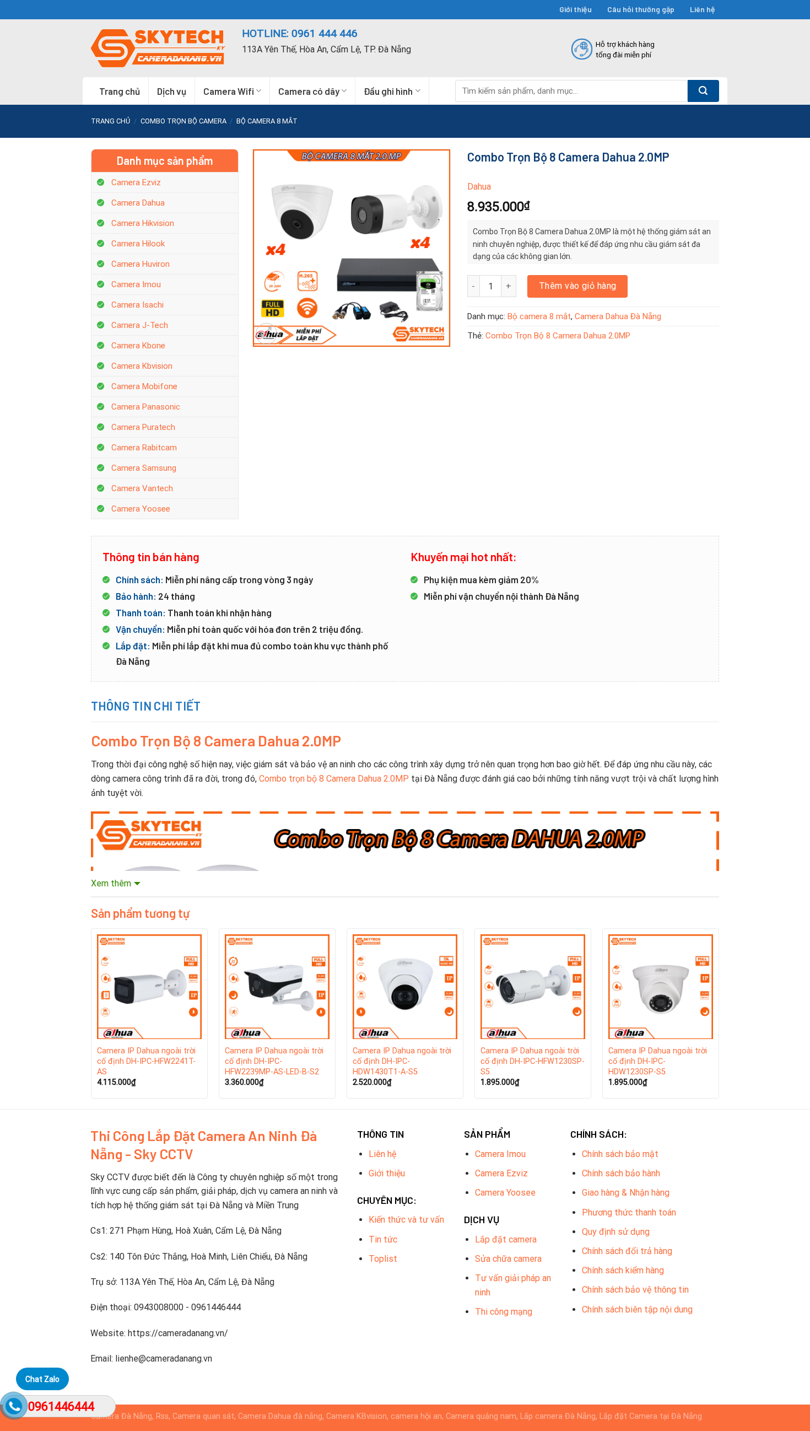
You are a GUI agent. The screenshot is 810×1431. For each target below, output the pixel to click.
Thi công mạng (503, 1311)
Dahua (479, 186)
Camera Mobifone (144, 386)
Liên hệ (702, 9)
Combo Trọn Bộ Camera (183, 121)
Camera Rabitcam (144, 448)
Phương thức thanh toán (629, 1212)
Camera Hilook (138, 244)
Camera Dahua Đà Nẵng (618, 316)
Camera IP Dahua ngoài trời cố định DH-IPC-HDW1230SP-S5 (657, 1061)
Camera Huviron (140, 264)
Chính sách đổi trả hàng (627, 1251)
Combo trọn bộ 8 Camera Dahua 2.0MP (334, 778)
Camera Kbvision (141, 366)
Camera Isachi (137, 305)
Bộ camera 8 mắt (267, 121)
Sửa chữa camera (508, 1259)
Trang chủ (119, 90)
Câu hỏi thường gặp (640, 9)
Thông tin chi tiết (146, 705)
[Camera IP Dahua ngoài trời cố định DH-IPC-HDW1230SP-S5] (660, 986)
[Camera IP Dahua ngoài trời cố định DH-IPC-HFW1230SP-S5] (532, 986)
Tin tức (383, 1239)
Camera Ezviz (136, 182)
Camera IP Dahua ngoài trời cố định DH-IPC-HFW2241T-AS (146, 1061)
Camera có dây (308, 90)
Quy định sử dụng (616, 1231)
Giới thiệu (575, 9)
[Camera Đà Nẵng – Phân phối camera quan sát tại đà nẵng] (158, 48)
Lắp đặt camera (506, 1239)
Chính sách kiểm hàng (623, 1270)
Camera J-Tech (139, 325)
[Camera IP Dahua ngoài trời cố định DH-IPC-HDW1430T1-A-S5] (405, 986)
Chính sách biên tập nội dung (637, 1309)
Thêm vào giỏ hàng (578, 286)
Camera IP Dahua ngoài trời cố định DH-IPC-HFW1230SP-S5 (532, 1061)
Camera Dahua (138, 203)
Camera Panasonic (145, 407)
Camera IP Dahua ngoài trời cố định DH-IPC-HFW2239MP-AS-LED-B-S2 (274, 1061)
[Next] (718, 1017)
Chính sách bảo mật (620, 1154)
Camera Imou (136, 284)
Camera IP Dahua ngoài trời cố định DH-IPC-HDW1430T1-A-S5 (402, 1061)
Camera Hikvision (142, 223)
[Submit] (703, 91)
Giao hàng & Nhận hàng (625, 1192)
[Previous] (91, 1017)
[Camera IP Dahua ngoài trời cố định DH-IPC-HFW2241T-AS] (149, 986)
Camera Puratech (143, 427)
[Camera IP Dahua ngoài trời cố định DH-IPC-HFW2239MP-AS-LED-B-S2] (277, 986)
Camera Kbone (138, 346)
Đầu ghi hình (388, 90)
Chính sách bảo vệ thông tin (635, 1289)
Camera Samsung (143, 468)
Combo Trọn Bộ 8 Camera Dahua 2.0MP (557, 336)
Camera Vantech (142, 488)
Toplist (383, 1259)
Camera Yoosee (140, 509)
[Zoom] (266, 334)
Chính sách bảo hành (621, 1173)
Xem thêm (111, 883)
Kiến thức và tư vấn (406, 1219)
